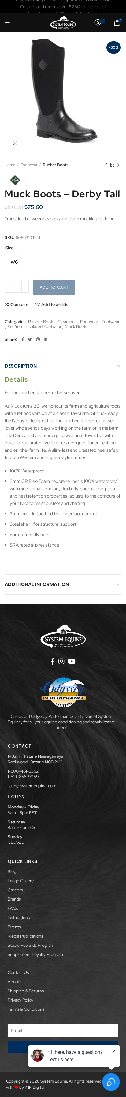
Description (21, 365)
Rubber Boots (55, 164)
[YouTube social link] (71, 661)
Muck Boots (76, 326)
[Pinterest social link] (38, 339)
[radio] (14, 262)
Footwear (29, 164)
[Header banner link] (63, 6)
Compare (19, 304)
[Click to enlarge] (15, 143)
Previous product (106, 165)
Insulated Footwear (43, 326)
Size (10, 248)
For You (15, 326)
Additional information (37, 584)
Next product (118, 165)
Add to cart (54, 287)
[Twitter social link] (30, 339)
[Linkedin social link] (45, 339)
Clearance (67, 321)
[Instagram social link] (61, 661)
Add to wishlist (55, 304)
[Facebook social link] (23, 339)
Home (10, 164)
